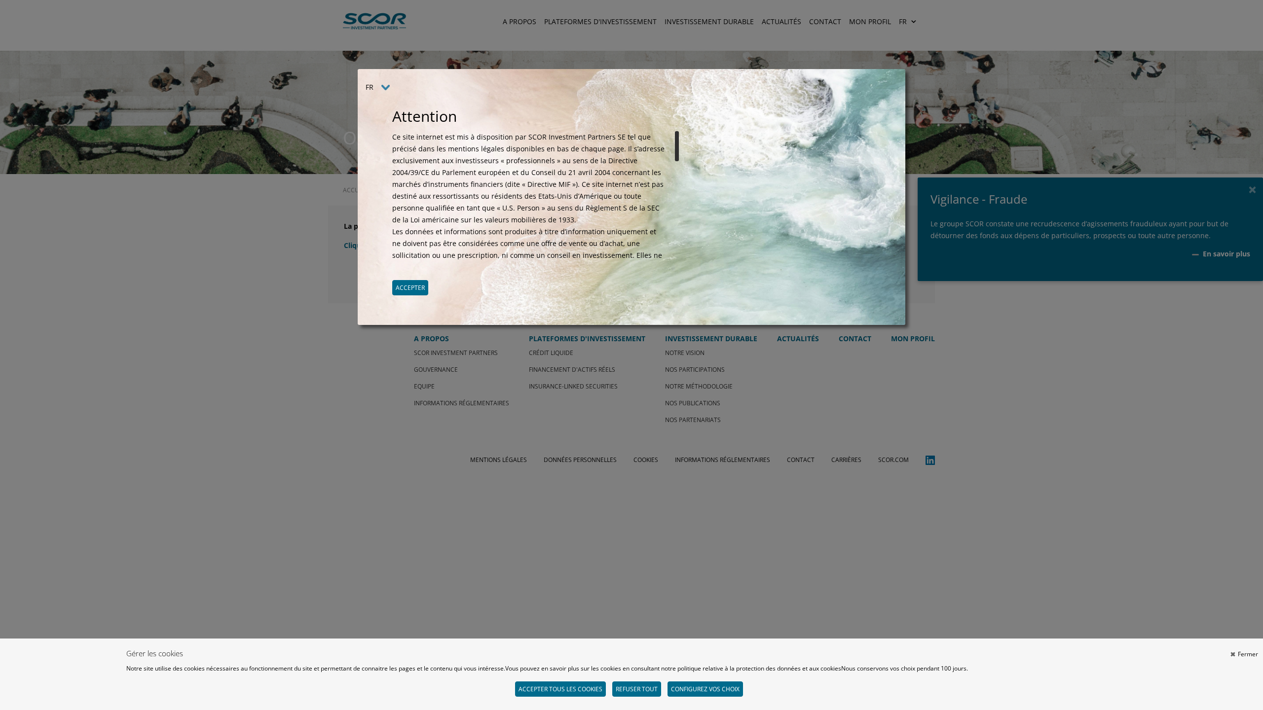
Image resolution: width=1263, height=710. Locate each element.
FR (369, 87)
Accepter (410, 288)
